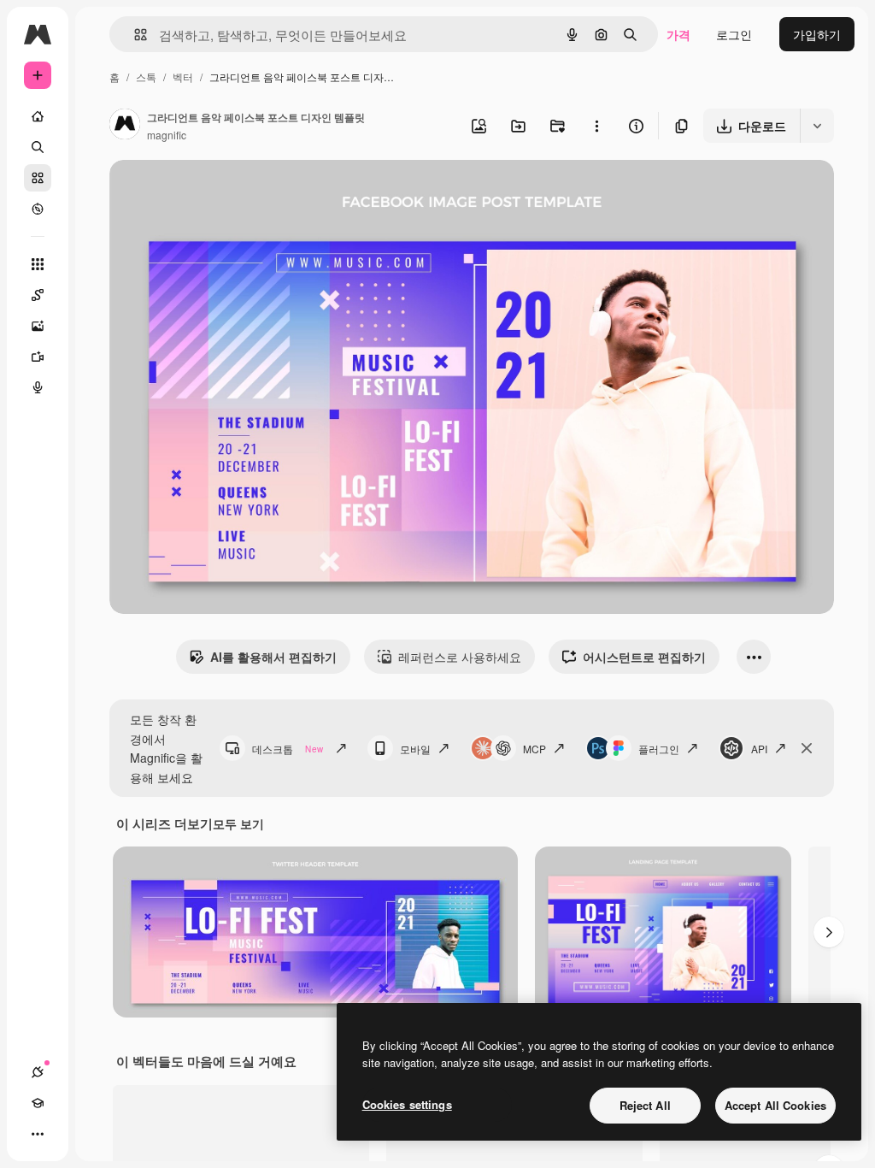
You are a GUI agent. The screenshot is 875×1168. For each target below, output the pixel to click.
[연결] (37, 1072)
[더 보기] (37, 1133)
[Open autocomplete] (133, 34)
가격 (678, 34)
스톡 (146, 76)
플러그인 (658, 748)
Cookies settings (407, 1104)
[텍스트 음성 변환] (37, 387)
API (759, 748)
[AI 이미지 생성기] (37, 325)
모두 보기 (238, 823)
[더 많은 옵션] (596, 126)
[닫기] (806, 748)
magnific (166, 134)
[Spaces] (37, 295)
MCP (534, 748)
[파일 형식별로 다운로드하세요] (817, 126)
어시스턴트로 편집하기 (644, 656)
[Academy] (37, 1103)
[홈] (37, 116)
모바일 (415, 748)
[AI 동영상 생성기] (37, 356)
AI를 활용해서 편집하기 (273, 656)
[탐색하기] (37, 208)
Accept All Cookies (775, 1105)
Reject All (645, 1105)
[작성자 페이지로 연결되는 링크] (124, 126)
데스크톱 (287, 748)
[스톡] (37, 178)
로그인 (734, 34)
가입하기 (817, 34)
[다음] (828, 932)
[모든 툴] (37, 264)
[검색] (37, 147)
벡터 (183, 76)
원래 (207, 193)
